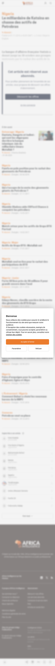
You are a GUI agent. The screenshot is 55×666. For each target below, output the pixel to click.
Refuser (39, 349)
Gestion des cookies (14, 335)
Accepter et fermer (27, 342)
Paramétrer (16, 349)
